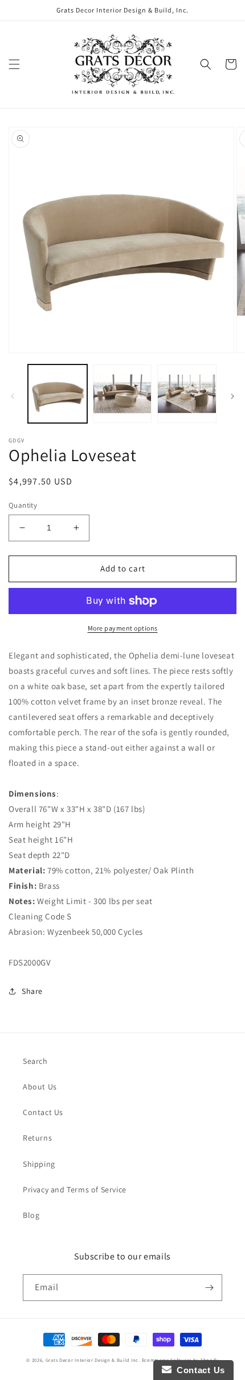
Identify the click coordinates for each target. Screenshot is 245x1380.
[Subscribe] (209, 1287)
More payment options (123, 628)
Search (35, 1061)
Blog (31, 1215)
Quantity (23, 505)
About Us (40, 1086)
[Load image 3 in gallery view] (187, 394)
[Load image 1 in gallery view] (57, 394)
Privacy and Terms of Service (74, 1189)
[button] (14, 64)
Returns (37, 1138)
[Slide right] (232, 396)
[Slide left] (12, 396)
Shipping (39, 1164)
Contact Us (43, 1112)
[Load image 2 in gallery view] (122, 394)
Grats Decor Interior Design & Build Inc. (93, 1360)
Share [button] (32, 991)
